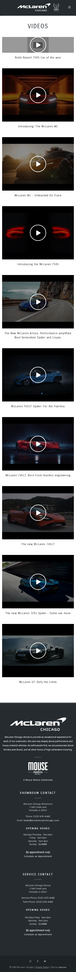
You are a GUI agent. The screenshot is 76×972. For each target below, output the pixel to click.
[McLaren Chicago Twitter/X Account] (45, 961)
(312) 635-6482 (41, 816)
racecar (62, 967)
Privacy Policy (42, 967)
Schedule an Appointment (38, 856)
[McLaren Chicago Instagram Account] (30, 961)
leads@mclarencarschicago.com (41, 820)
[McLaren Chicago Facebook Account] (37, 961)
